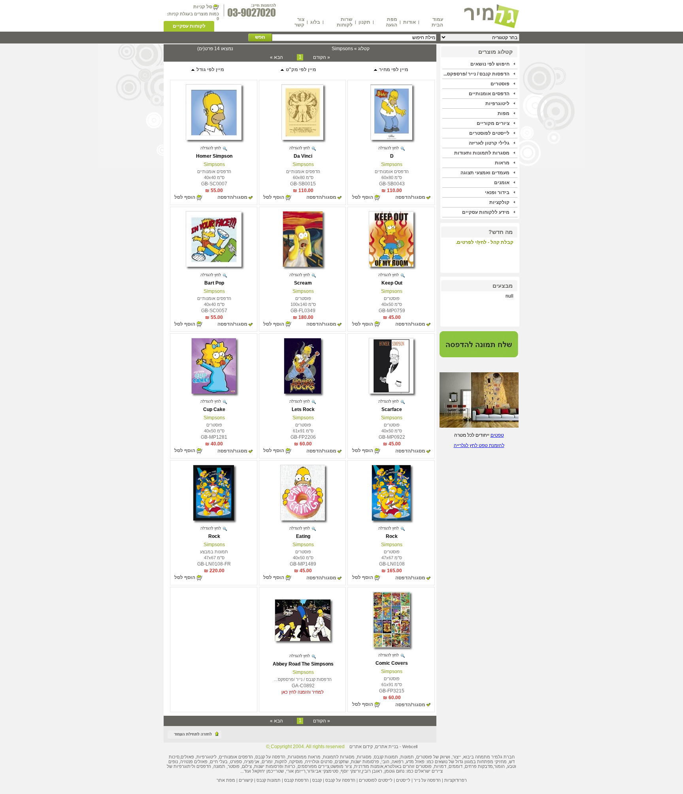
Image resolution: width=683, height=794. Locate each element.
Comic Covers (391, 663)
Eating (303, 536)
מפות (503, 113)
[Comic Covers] (391, 646)
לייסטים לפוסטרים (489, 133)
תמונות (407, 756)
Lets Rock (303, 409)
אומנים (501, 182)
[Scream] (303, 265)
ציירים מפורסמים (313, 766)
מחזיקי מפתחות (492, 761)
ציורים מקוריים (493, 123)
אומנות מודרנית (368, 766)
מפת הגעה (391, 22)
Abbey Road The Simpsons (303, 664)
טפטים (497, 435)
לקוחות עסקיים (189, 26)
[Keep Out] (391, 265)
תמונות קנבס (269, 780)
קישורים (246, 780)
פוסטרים (500, 84)
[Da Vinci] (302, 138)
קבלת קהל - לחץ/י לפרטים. (484, 242)
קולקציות (499, 202)
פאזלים (187, 756)
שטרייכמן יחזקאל (268, 771)
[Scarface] (391, 392)
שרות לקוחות (345, 22)
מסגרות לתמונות (339, 756)
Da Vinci (303, 156)
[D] (391, 138)
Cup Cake (214, 409)
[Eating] (302, 519)
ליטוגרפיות (497, 103)
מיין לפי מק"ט (300, 69)
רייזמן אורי (296, 771)
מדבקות (485, 766)
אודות (409, 22)
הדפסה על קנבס (270, 756)
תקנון (364, 22)
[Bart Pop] (214, 265)
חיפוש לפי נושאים (489, 64)
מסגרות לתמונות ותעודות (481, 153)
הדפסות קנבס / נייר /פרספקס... (476, 74)
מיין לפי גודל (209, 69)
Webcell (409, 746)
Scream (303, 283)
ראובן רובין (372, 771)
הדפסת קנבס (296, 780)
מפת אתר (226, 780)
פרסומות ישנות (365, 761)
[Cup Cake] (213, 392)
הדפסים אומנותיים (489, 93)
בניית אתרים (386, 746)
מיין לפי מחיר (393, 69)
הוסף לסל (362, 197)
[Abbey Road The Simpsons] (302, 639)
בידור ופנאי (497, 192)
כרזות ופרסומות (280, 766)
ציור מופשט (341, 766)
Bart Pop (214, 283)
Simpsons (391, 164)
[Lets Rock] (302, 392)
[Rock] (391, 519)
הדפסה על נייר (427, 780)
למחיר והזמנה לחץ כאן (302, 692)
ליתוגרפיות (184, 766)
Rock (392, 536)
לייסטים (403, 780)
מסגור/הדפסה (410, 197)
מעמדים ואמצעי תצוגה (484, 172)
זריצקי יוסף (351, 771)
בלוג (315, 22)
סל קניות (202, 6)
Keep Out (391, 283)
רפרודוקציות (455, 780)
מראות (502, 163)
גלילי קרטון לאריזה (489, 143)
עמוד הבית (437, 22)
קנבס (317, 780)
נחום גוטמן (394, 771)
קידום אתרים (361, 746)
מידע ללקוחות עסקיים (485, 212)
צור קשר (299, 22)
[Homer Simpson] (214, 138)
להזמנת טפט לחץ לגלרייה (479, 445)
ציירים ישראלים (429, 771)
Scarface (391, 409)
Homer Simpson (214, 156)
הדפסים (203, 766)
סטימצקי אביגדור (322, 771)
